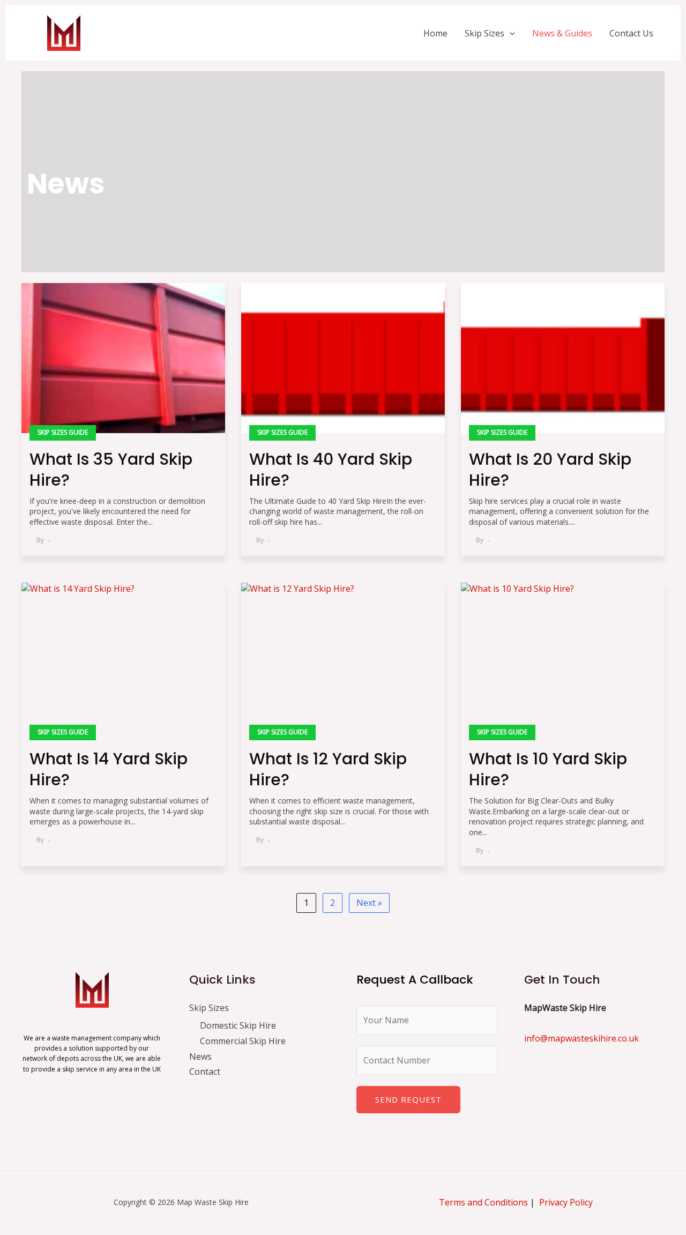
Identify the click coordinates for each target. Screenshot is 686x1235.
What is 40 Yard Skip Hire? (330, 470)
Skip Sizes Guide (63, 432)
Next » (369, 903)
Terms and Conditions (483, 1202)
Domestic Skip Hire (238, 1025)
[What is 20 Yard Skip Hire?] (563, 358)
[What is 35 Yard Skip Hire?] (123, 358)
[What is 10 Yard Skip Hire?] (563, 658)
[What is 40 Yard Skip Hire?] (343, 358)
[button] (509, 33)
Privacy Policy (566, 1202)
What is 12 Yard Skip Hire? (328, 769)
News (200, 1056)
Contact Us (631, 33)
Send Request (408, 1099)
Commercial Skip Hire (243, 1041)
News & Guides (562, 33)
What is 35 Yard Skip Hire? (110, 470)
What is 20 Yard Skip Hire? (550, 470)
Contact (204, 1071)
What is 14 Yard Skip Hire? (108, 769)
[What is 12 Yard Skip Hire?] (343, 658)
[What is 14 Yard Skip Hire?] (123, 658)
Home (435, 33)
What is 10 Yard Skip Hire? (548, 769)
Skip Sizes (484, 33)
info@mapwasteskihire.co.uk (581, 1038)
